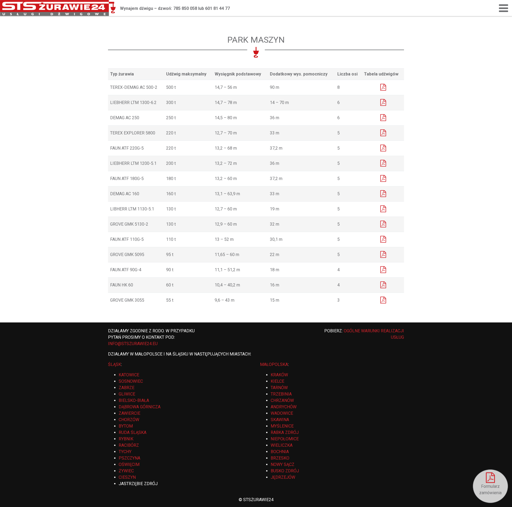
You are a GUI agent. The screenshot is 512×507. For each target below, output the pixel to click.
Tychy (125, 451)
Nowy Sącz (282, 464)
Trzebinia (281, 394)
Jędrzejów (283, 477)
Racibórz (129, 445)
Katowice (129, 374)
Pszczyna (129, 458)
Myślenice (282, 426)
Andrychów (284, 406)
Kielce (277, 381)
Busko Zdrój (285, 470)
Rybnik (126, 438)
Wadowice (282, 413)
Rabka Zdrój (285, 432)
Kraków (279, 374)
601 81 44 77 (217, 8)
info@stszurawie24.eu (133, 343)
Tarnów (279, 387)
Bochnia (280, 451)
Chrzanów (282, 400)
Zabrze (126, 387)
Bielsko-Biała (134, 400)
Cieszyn (127, 477)
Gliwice (127, 394)
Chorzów (129, 419)
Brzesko (280, 458)
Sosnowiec (131, 381)
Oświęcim (129, 464)
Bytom (126, 426)
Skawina (280, 419)
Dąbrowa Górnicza (140, 406)
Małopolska (274, 364)
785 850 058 (185, 8)
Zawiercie (129, 413)
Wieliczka (282, 445)
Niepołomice (285, 438)
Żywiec (126, 470)
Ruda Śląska (132, 432)
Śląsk (114, 364)
